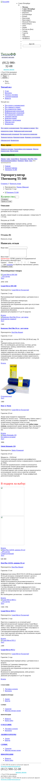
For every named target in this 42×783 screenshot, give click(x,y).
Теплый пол (6, 87)
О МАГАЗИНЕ (6, 724)
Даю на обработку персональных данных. (21, 264)
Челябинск (26, 38)
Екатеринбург (27, 14)
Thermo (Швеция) (22, 187)
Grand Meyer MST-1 (8, 611)
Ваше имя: (4, 248)
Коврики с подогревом (13, 120)
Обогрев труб (9, 122)
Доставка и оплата (11, 689)
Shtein (26, 160)
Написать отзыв (15, 183)
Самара (24, 31)
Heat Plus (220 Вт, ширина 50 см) (13, 563)
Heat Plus (31, 159)
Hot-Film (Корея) (17, 332)
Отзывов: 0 (5, 183)
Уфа (23, 35)
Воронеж (25, 12)
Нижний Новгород (29, 22)
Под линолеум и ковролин (14, 115)
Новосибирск (27, 24)
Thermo (3, 159)
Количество (8, 196)
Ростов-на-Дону (27, 29)
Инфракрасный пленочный (14, 111)
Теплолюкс (23, 159)
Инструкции (14, 151)
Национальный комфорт (9, 160)
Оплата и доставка (7, 149)
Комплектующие (11, 118)
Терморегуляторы (11, 116)
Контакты (8, 691)
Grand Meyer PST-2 (8, 650)
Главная (7, 166)
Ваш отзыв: (5, 257)
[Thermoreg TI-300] (12, 192)
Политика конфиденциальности (10, 766)
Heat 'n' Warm (6, 406)
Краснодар (26, 18)
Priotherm (21, 160)
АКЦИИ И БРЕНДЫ (8, 734)
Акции (7, 699)
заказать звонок (8, 69)
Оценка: (4, 262)
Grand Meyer (15, 159)
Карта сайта (9, 720)
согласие (10, 264)
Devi (35, 159)
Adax (31, 160)
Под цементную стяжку (13, 109)
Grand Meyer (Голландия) (20, 290)
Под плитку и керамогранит (15, 105)
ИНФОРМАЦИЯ (7, 754)
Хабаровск (26, 37)
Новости (8, 719)
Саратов (25, 33)
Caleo (8, 159)
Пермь (24, 27)
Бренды (7, 701)
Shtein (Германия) (18, 450)
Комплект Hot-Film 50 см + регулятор (14, 328)
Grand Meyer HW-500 (8, 286)
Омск (24, 25)
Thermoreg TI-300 (11, 170)
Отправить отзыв (7, 266)
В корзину (5, 199)
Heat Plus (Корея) (17, 567)
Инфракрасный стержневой (14, 113)
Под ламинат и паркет (12, 107)
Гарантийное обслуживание (23, 149)
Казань (24, 16)
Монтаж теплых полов (13, 711)
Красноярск (26, 20)
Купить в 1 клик (6, 201)
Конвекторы (9, 124)
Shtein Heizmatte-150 (8, 446)
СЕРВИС (4, 744)
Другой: (32, 44)
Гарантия (8, 709)
